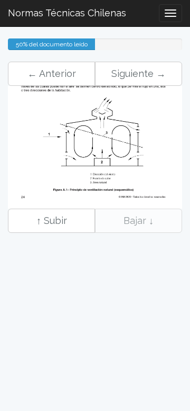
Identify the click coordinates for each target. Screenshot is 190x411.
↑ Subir (51, 220)
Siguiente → (138, 73)
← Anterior (51, 73)
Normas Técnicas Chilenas (67, 12)
